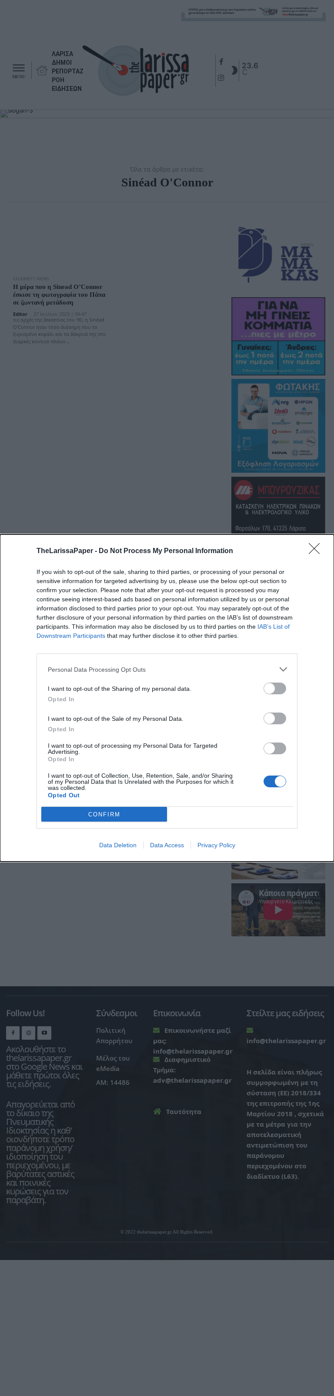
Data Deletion (118, 845)
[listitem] (167, 669)
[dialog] (167, 698)
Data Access (167, 845)
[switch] (275, 688)
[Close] (317, 551)
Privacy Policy (216, 845)
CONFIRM (104, 814)
